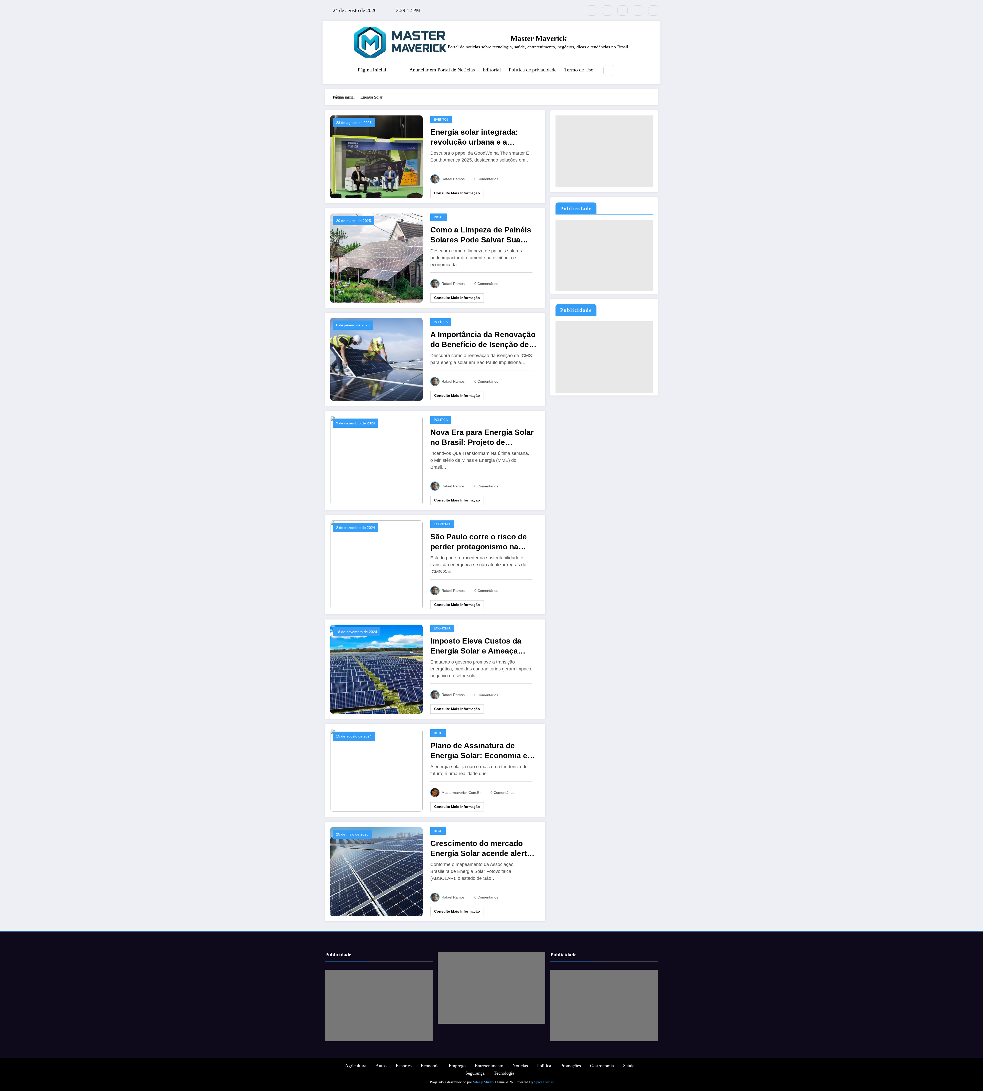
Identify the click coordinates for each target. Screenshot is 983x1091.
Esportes (404, 1065)
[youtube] (653, 10)
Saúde (628, 1065)
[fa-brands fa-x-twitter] (592, 10)
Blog (438, 733)
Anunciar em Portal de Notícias (442, 69)
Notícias (520, 1065)
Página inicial (372, 69)
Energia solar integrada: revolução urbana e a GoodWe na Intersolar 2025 (479, 137)
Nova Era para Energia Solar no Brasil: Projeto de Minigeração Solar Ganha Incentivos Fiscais (482, 437)
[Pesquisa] (608, 70)
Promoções (570, 1065)
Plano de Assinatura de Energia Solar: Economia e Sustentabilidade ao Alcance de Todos (482, 751)
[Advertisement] (604, 151)
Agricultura (355, 1065)
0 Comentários (486, 179)
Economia (442, 524)
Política (441, 322)
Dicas (438, 217)
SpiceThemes (543, 1082)
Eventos (441, 119)
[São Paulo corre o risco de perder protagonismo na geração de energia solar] (376, 564)
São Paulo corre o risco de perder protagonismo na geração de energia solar (478, 542)
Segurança (475, 1073)
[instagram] (638, 10)
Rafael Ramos (453, 179)
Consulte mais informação (457, 193)
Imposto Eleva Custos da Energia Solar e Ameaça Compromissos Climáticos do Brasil (478, 646)
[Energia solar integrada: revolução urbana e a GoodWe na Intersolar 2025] (376, 156)
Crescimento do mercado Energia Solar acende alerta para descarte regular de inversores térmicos (480, 848)
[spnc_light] (624, 71)
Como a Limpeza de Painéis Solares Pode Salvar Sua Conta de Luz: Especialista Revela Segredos (480, 235)
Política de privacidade (533, 69)
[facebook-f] (607, 10)
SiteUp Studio (483, 1082)
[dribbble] (622, 10)
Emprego (457, 1065)
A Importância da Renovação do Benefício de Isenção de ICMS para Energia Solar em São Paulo (483, 339)
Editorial (492, 69)
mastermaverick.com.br (461, 792)
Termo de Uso (578, 69)
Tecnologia (504, 1073)
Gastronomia (602, 1065)
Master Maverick (538, 38)
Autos (381, 1065)
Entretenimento (489, 1065)
